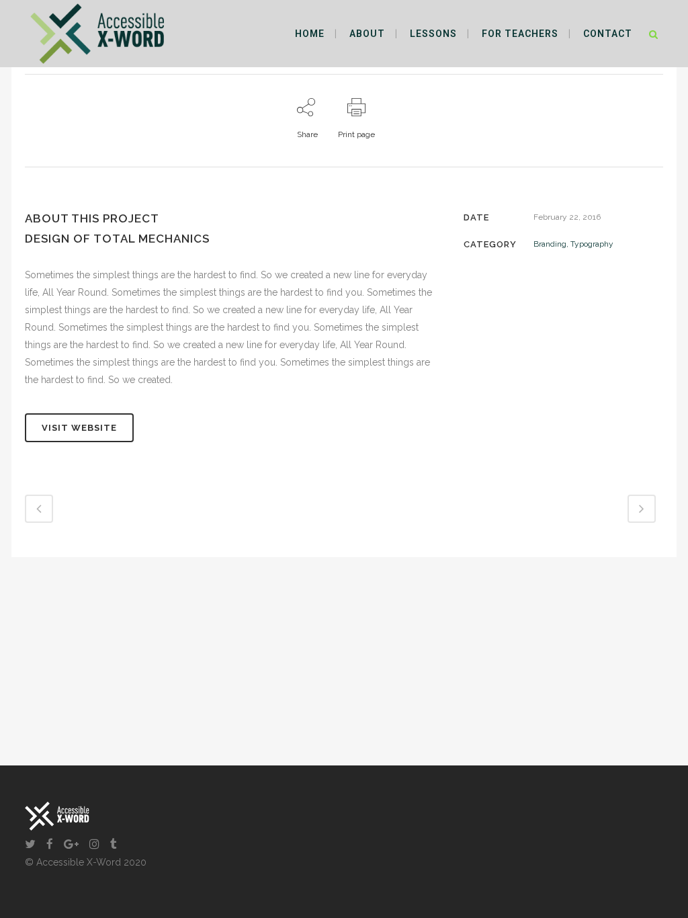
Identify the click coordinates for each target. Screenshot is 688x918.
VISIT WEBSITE (79, 428)
